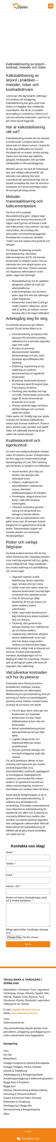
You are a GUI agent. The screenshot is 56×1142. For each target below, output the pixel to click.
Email (9, 875)
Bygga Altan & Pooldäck (16, 1082)
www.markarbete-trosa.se (24, 1013)
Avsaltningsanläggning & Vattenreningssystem (28, 1078)
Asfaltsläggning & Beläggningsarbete (23, 1074)
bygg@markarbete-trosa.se (25, 1009)
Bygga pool (9, 1086)
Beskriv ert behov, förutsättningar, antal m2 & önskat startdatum (26, 899)
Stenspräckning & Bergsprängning (21, 1109)
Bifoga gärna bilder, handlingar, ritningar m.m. (27, 931)
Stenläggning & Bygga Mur (17, 1105)
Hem (6, 1051)
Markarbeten (10, 1058)
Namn (9, 852)
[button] (50, 6)
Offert (6, 1114)
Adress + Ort (13, 886)
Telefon (10, 863)
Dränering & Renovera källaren (19, 1094)
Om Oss (7, 1054)
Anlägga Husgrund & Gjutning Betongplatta (26, 1063)
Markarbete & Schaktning (16, 1101)
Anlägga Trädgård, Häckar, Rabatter (22, 1067)
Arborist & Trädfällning (15, 1071)
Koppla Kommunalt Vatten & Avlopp (22, 1098)
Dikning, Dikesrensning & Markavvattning (25, 1090)
